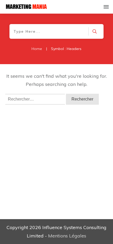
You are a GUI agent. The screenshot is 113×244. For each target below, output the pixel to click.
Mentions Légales (67, 236)
